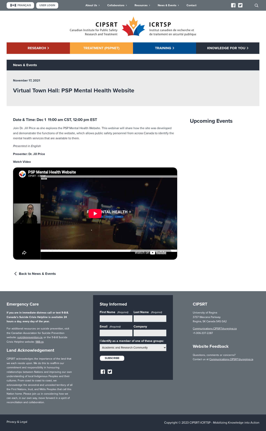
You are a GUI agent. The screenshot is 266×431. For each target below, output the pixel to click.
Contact (191, 5)
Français (24, 5)
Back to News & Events (37, 274)
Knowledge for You (226, 48)
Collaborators (115, 5)
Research (37, 48)
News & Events (167, 5)
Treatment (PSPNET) (101, 48)
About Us (91, 5)
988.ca (39, 341)
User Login (47, 5)
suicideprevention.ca (29, 337)
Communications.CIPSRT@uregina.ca (215, 328)
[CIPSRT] (133, 35)
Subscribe (112, 358)
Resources (141, 5)
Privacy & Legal (17, 422)
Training (163, 48)
